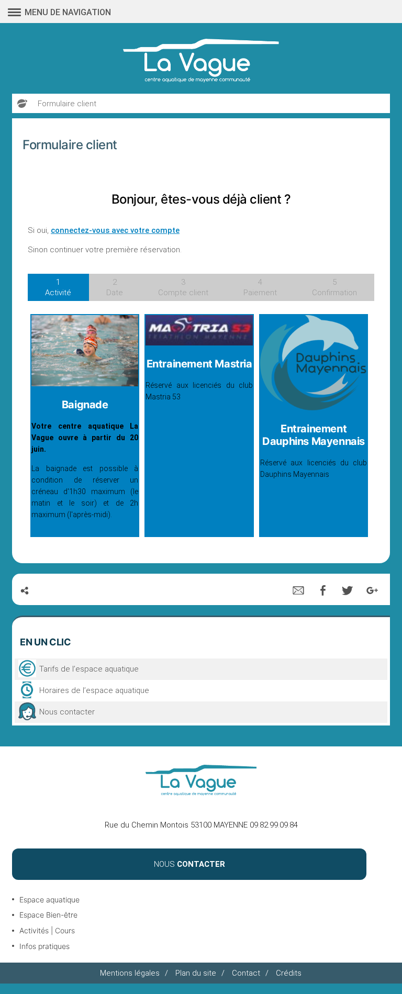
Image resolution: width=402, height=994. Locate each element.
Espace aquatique (49, 899)
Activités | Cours (47, 930)
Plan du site (195, 973)
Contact (246, 973)
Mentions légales (130, 973)
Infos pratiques (44, 946)
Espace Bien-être (48, 914)
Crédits (289, 973)
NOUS (189, 864)
